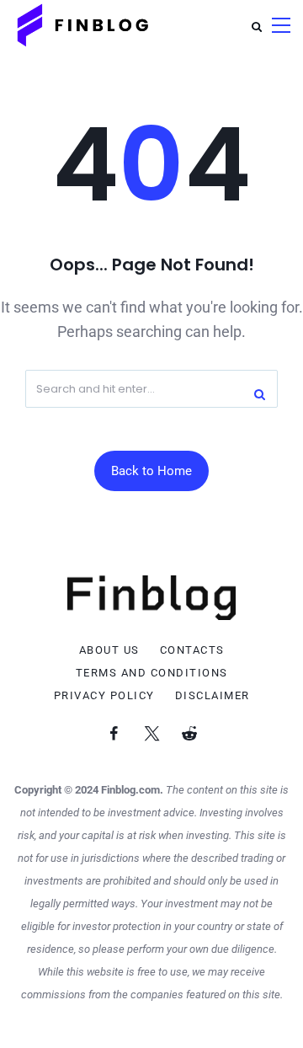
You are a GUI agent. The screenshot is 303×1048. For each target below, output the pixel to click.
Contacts (192, 650)
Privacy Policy (104, 696)
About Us (109, 650)
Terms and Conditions (152, 673)
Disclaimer (212, 696)
